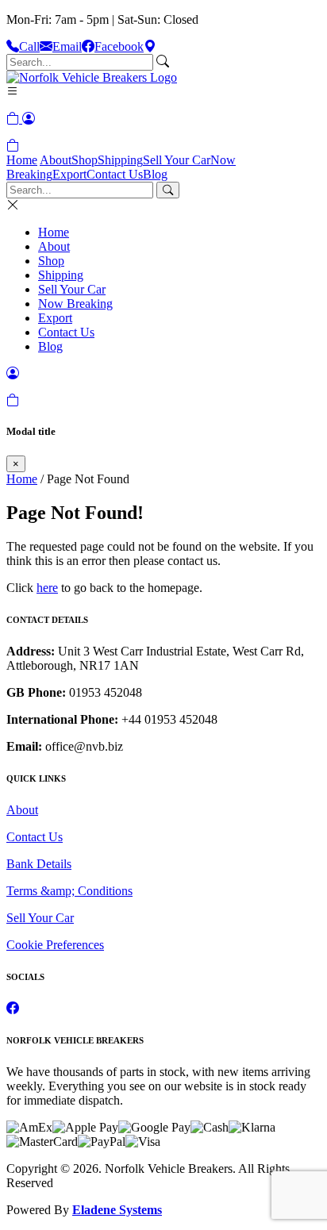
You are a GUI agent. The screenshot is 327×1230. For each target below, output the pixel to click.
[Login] (28, 118)
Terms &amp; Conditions (69, 891)
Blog (155, 174)
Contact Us (115, 174)
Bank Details (38, 864)
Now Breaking (75, 303)
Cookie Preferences (55, 944)
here (47, 587)
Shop (84, 160)
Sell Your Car (176, 160)
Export (69, 174)
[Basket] (12, 145)
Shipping (120, 160)
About (55, 160)
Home (21, 160)
